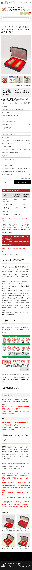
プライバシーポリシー (7, 554)
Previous (3, 79)
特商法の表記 (4, 557)
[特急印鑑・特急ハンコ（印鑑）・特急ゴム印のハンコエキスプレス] (16, 9)
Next (29, 79)
